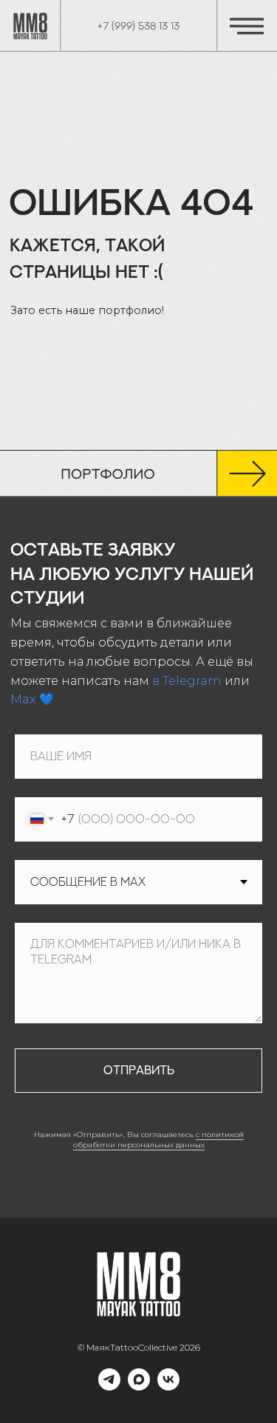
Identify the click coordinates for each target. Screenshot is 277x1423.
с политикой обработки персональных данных (158, 1140)
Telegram (192, 680)
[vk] (168, 1386)
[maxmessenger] (139, 1386)
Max (23, 699)
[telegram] (109, 1386)
